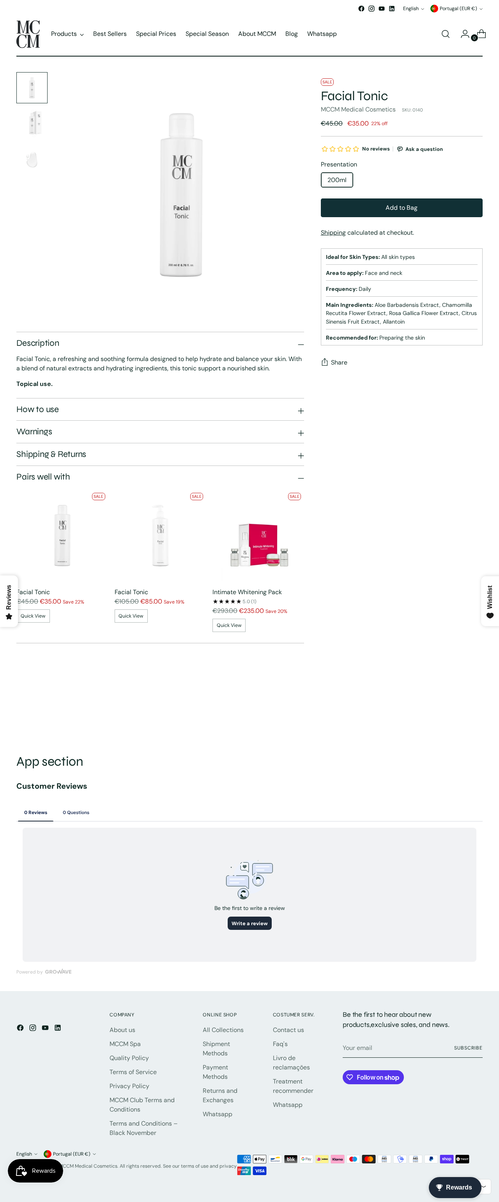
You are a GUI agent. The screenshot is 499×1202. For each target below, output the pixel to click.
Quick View (33, 616)
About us (122, 1030)
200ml (337, 180)
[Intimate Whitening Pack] (258, 535)
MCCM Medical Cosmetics (358, 109)
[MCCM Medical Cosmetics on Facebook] (361, 8)
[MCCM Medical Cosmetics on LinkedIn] (391, 8)
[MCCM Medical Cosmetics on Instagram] (371, 8)
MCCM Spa (125, 1044)
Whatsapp (217, 1114)
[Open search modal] (445, 34)
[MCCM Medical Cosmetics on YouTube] (381, 8)
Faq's (280, 1044)
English (411, 8)
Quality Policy (129, 1058)
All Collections (223, 1030)
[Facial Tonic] (62, 535)
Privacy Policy (129, 1086)
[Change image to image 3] (32, 159)
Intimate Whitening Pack (247, 592)
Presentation (339, 164)
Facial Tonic (33, 592)
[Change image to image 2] (32, 123)
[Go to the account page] (462, 34)
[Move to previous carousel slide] (458, 712)
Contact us (288, 1030)
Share (339, 363)
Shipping (333, 232)
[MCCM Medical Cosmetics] (28, 34)
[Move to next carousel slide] (476, 712)
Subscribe (468, 1048)
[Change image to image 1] (32, 87)
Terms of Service (133, 1072)
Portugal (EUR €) (458, 8)
